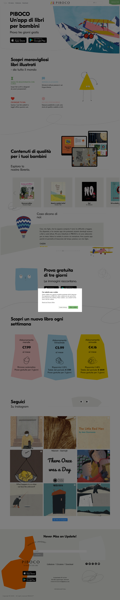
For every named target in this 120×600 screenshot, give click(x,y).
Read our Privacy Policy (48, 302)
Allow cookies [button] (73, 307)
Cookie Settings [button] (63, 307)
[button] (56, 307)
